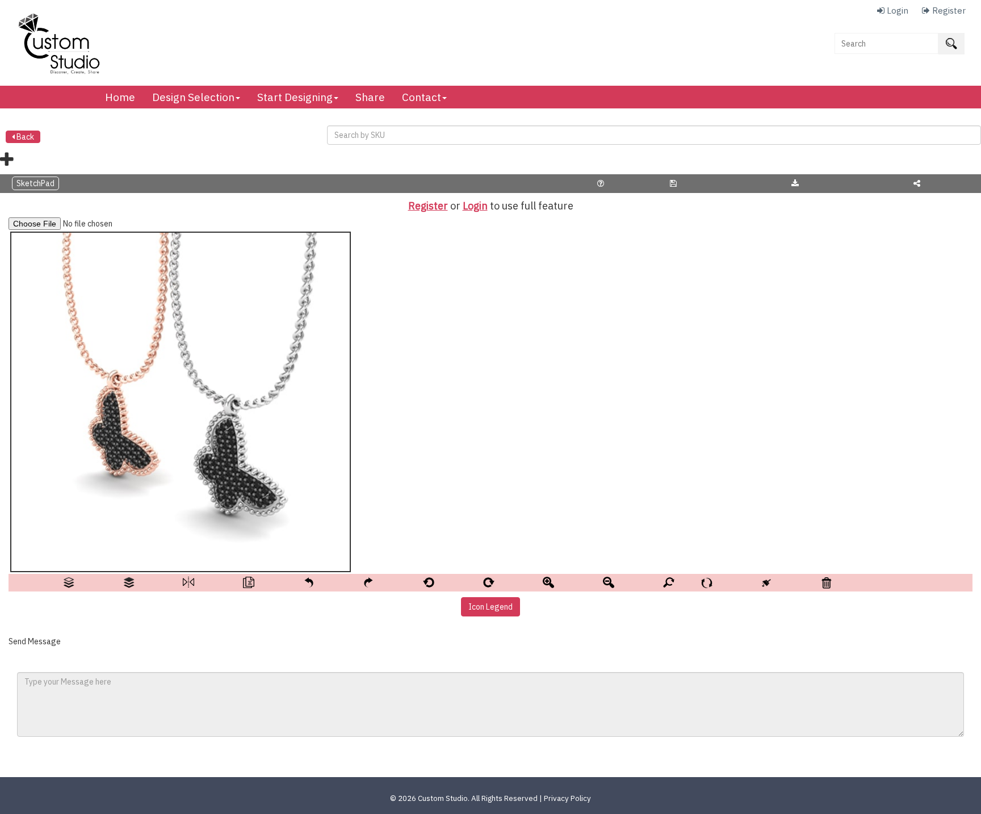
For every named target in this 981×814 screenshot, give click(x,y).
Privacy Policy (567, 798)
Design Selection (193, 97)
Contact (421, 97)
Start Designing (295, 97)
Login (475, 205)
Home (120, 97)
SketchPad (35, 183)
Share (370, 97)
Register (428, 205)
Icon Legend (490, 607)
